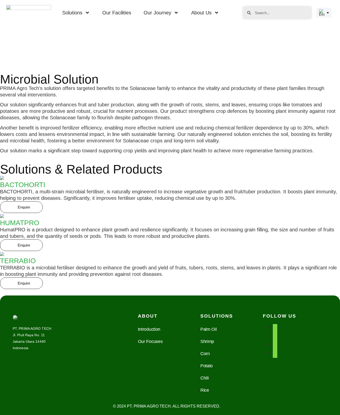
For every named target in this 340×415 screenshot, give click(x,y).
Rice (204, 390)
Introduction (149, 329)
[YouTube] (275, 335)
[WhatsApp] (275, 352)
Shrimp (207, 341)
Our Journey (157, 12)
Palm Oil (208, 329)
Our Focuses (150, 341)
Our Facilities (116, 12)
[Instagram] (275, 344)
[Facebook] (275, 327)
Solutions (72, 12)
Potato (206, 365)
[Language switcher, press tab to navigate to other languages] (324, 13)
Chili (204, 377)
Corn (205, 353)
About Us (201, 12)
